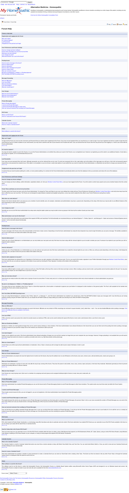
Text (2, 18)
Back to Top (4, 145)
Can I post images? (7, 85)
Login (126, 24)
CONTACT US (23, 4)
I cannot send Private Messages (10, 105)
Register (120, 24)
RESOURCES (31, 4)
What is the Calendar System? (9, 123)
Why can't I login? (6, 38)
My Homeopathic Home (6, 478)
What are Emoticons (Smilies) (9, 84)
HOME (2, 4)
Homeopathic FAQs (40, 478)
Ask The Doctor (17, 478)
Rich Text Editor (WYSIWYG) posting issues (13, 74)
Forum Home (7, 22)
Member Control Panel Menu (55, 182)
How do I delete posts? (8, 64)
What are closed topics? (8, 87)
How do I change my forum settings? (11, 50)
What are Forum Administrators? (10, 93)
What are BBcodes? (7, 80)
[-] (0, 18)
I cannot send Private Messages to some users (14, 106)
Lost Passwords (6, 42)
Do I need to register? (7, 40)
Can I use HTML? (6, 82)
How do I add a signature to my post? (11, 67)
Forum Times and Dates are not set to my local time (15, 51)
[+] (3, 18)
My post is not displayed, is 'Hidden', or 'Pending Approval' (16, 72)
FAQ (109, 24)
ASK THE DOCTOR (10, 4)
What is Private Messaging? (9, 103)
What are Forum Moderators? (9, 95)
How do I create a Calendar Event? (11, 124)
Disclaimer (61, 478)
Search (114, 24)
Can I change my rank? (8, 55)
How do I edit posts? (7, 66)
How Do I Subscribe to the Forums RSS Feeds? (14, 116)
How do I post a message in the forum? (12, 63)
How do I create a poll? (8, 69)
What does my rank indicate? (9, 53)
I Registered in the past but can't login (11, 43)
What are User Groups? (8, 97)
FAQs (17, 4)
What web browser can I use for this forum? (13, 56)
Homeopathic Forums (51, 478)
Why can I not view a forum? (9, 71)
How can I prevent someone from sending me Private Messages (18, 108)
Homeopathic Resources (28, 478)
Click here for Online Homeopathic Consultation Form (44, 15)
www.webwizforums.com (54, 468)
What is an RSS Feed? (7, 115)
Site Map (9, 479)
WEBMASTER (18, 484)
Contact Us (3, 479)
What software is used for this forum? (11, 131)
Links (13, 479)
